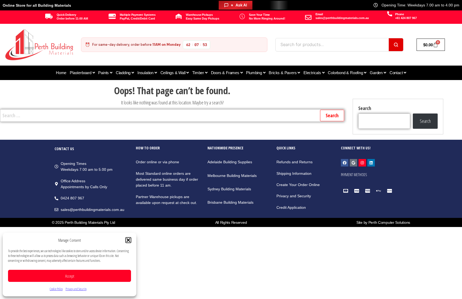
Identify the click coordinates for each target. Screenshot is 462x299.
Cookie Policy (56, 289)
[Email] (308, 17)
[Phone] (389, 13)
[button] (128, 240)
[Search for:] (172, 115)
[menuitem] (82, 72)
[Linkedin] (371, 162)
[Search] (396, 44)
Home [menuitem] (61, 72)
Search (364, 108)
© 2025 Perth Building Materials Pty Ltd (83, 222)
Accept (69, 276)
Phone (399, 14)
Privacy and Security (76, 289)
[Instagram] (362, 162)
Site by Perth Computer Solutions (383, 222)
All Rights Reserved (231, 222)
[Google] (353, 162)
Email (319, 14)
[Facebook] (344, 162)
